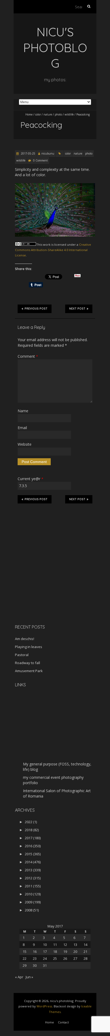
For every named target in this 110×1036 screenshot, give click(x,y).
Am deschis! (24, 638)
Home (29, 114)
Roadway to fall (27, 662)
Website (25, 444)
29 (24, 965)
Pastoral (22, 654)
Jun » (29, 977)
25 (55, 958)
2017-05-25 (27, 153)
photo (58, 114)
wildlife (69, 114)
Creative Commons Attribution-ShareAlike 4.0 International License (53, 249)
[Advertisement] (48, 582)
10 (45, 944)
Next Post (77, 308)
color (38, 114)
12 (65, 944)
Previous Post (36, 308)
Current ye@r (30, 478)
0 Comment (40, 160)
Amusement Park (29, 670)
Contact (63, 1022)
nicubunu (47, 153)
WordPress (44, 1006)
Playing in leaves (28, 646)
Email (22, 427)
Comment (28, 356)
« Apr (19, 977)
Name (23, 410)
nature (48, 114)
